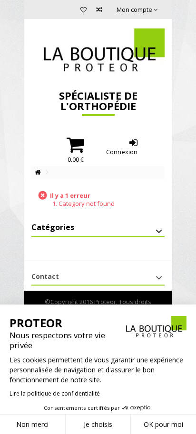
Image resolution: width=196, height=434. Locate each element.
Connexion (121, 151)
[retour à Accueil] (37, 172)
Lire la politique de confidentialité (55, 393)
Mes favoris (83, 10)
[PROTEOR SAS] (98, 52)
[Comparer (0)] (99, 10)
